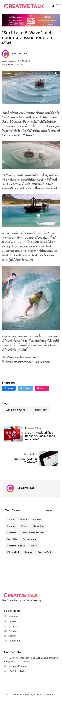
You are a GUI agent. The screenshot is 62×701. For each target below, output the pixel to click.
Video (34, 545)
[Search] (57, 6)
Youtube (12, 630)
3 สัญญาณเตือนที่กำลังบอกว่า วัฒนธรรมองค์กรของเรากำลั (40, 436)
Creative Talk (44, 552)
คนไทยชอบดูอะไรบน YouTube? (25, 461)
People (23, 519)
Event (24, 526)
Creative (11, 532)
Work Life (12, 539)
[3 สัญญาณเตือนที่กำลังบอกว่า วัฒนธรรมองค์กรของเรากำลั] (14, 434)
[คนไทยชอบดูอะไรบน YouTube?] (47, 458)
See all (50, 510)
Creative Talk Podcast (33, 532)
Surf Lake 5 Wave (15, 409)
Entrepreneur (30, 539)
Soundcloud (14, 640)
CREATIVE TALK (26, 488)
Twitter (12, 621)
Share (10, 388)
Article (10, 519)
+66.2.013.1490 (16, 670)
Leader (28, 552)
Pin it (43, 388)
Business (37, 519)
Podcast (11, 526)
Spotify (12, 635)
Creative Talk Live (16, 545)
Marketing (38, 526)
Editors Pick (13, 552)
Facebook (13, 616)
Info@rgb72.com (17, 666)
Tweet (27, 388)
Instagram (13, 626)
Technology (40, 409)
